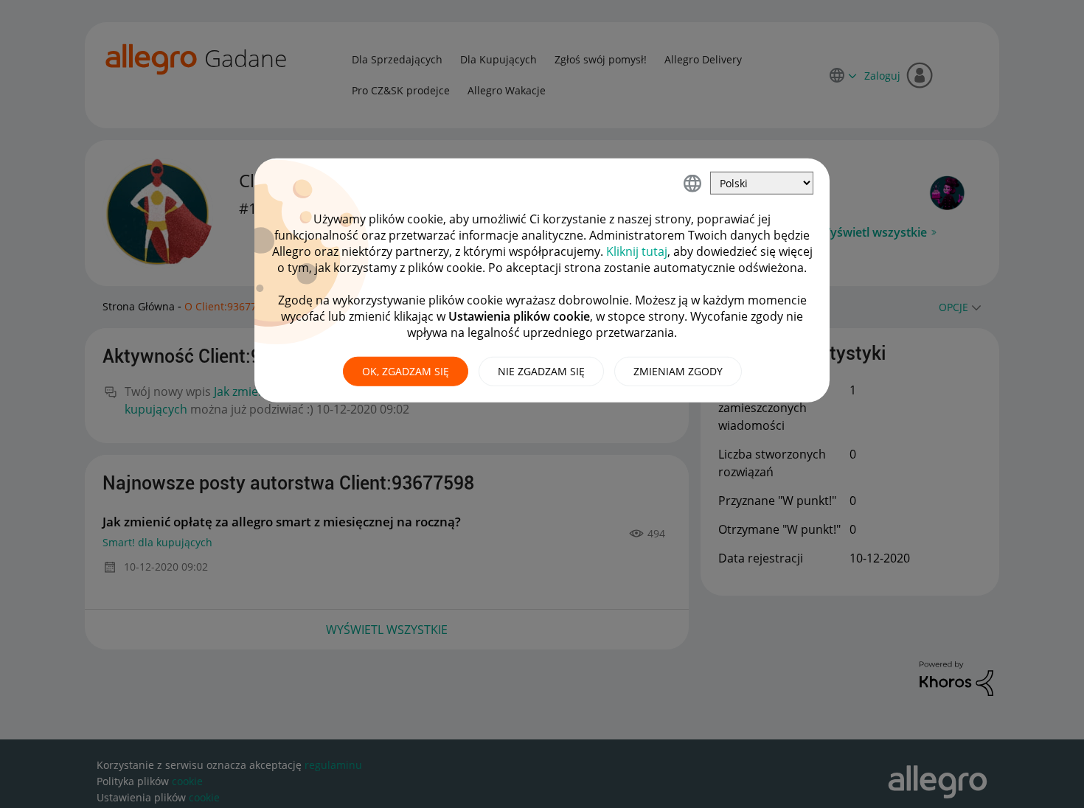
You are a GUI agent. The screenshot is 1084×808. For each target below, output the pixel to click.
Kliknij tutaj (636, 251)
